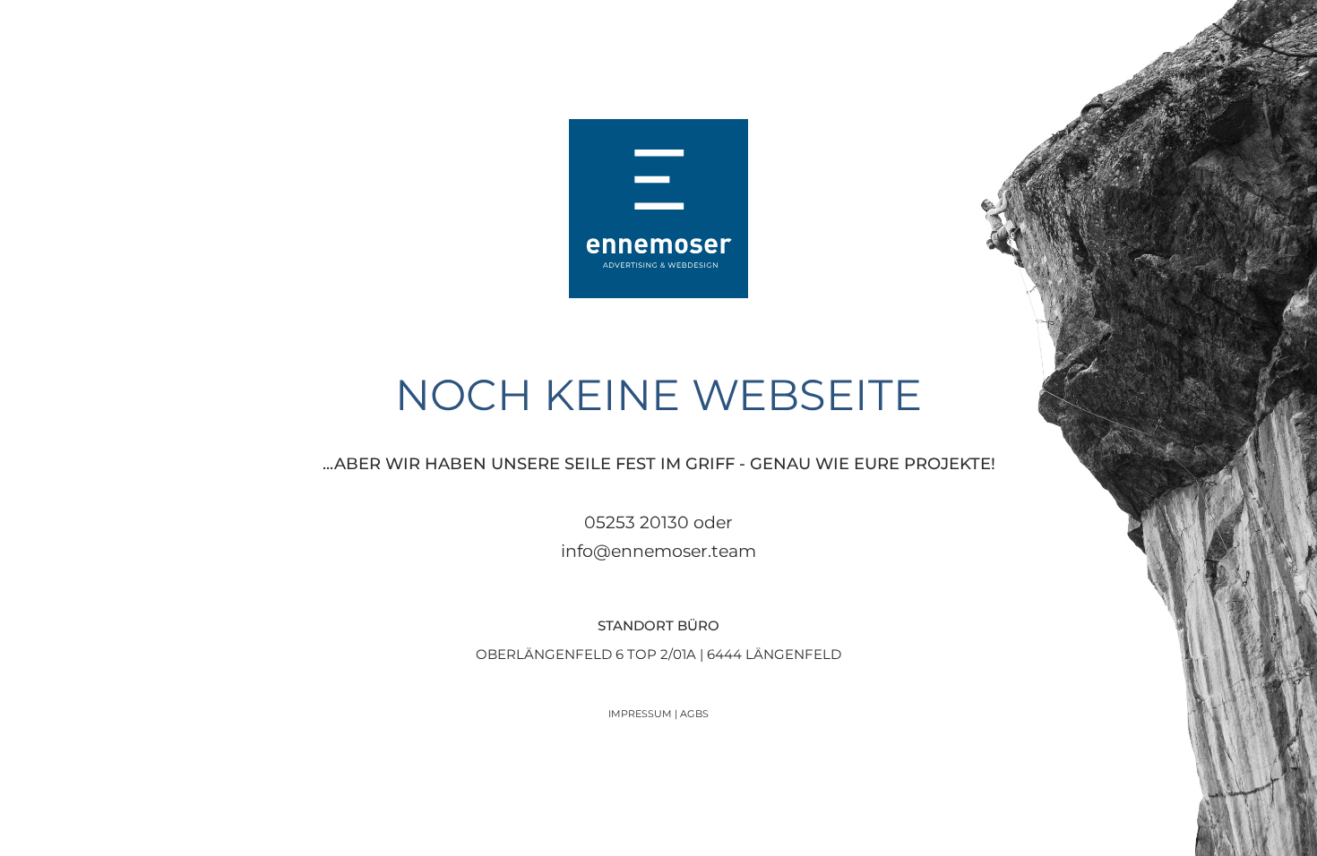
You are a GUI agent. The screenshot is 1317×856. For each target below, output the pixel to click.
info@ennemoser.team (658, 551)
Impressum (640, 713)
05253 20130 (636, 522)
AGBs (694, 713)
